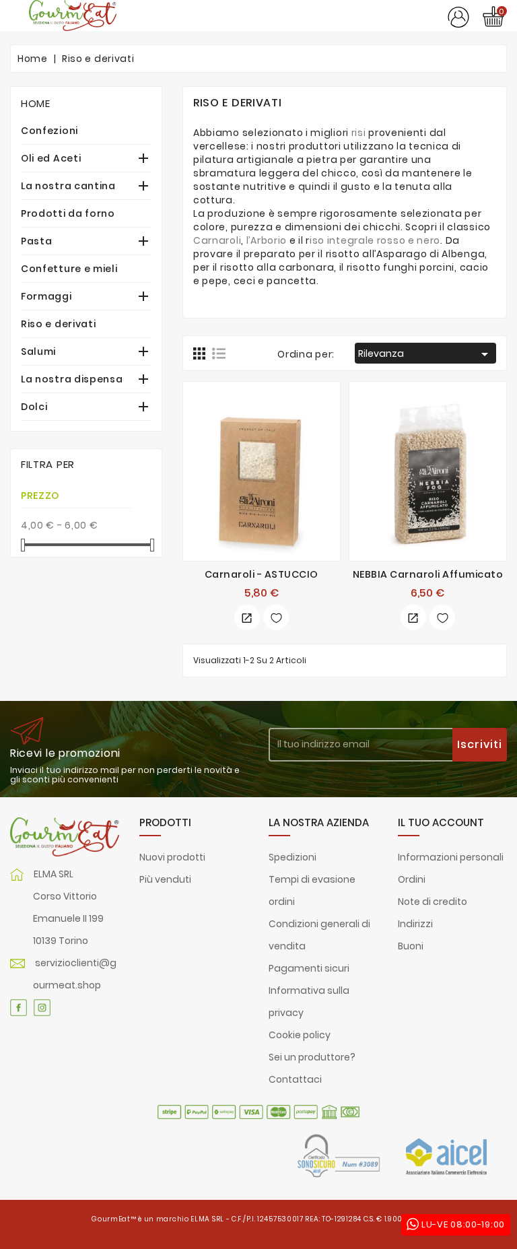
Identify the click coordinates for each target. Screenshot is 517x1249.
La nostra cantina (68, 186)
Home (35, 103)
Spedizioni (292, 857)
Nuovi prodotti (172, 857)
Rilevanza (425, 354)
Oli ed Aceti (51, 158)
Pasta (37, 241)
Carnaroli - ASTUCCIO (261, 574)
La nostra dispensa (72, 379)
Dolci (34, 406)
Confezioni (49, 130)
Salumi (38, 351)
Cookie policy (300, 1035)
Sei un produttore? (312, 1057)
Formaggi (46, 296)
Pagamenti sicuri (309, 968)
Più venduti (165, 879)
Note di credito (432, 901)
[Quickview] (247, 617)
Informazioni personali (451, 857)
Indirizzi (415, 924)
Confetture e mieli (69, 268)
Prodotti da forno (68, 213)
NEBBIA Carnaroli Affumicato (428, 574)
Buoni (410, 946)
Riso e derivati (58, 324)
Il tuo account (441, 822)
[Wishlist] (276, 617)
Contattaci (295, 1079)
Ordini (411, 879)
